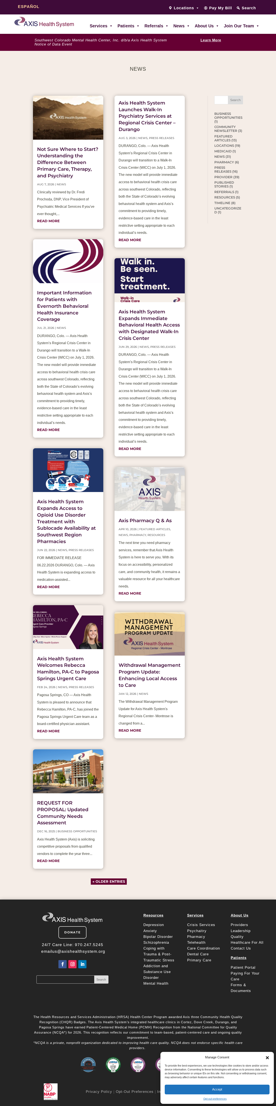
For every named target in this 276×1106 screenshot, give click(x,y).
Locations (224, 146)
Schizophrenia (156, 942)
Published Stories (224, 184)
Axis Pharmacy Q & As (145, 520)
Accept (217, 1089)
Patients (126, 25)
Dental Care (198, 954)
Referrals (153, 25)
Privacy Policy (99, 1092)
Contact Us (241, 948)
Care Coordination (203, 948)
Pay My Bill (220, 8)
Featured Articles (154, 529)
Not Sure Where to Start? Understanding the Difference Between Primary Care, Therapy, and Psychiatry (67, 162)
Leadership (241, 931)
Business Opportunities (77, 831)
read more (48, 221)
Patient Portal (244, 967)
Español (28, 6)
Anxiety (150, 931)
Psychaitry (197, 931)
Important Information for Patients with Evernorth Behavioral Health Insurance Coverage (64, 306)
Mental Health (155, 983)
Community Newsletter (225, 129)
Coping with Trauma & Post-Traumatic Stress (158, 954)
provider (223, 177)
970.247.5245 (89, 944)
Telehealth (196, 942)
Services (98, 25)
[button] (267, 1057)
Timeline (222, 203)
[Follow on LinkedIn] (82, 964)
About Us (204, 25)
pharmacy (137, 535)
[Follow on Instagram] (72, 964)
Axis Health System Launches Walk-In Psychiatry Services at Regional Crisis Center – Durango (147, 116)
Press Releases (81, 550)
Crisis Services (201, 925)
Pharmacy (196, 937)
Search (249, 8)
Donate (72, 932)
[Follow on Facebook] (62, 964)
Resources (156, 535)
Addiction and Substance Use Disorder (157, 972)
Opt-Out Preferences (135, 1092)
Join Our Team (239, 25)
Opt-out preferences (215, 1098)
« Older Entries (109, 881)
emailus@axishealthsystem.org (73, 951)
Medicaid (223, 151)
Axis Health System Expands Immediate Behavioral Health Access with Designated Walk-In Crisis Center (149, 325)
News (179, 25)
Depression (154, 925)
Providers (240, 925)
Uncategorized (227, 210)
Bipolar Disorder (158, 937)
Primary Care (199, 960)
